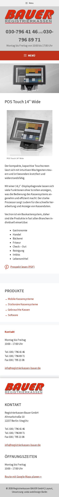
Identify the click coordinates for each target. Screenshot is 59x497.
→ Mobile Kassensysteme (19, 299)
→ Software (11, 315)
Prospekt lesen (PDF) (22, 267)
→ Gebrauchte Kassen (17, 309)
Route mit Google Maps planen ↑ (23, 476)
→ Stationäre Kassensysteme (21, 304)
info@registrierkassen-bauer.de (23, 368)
